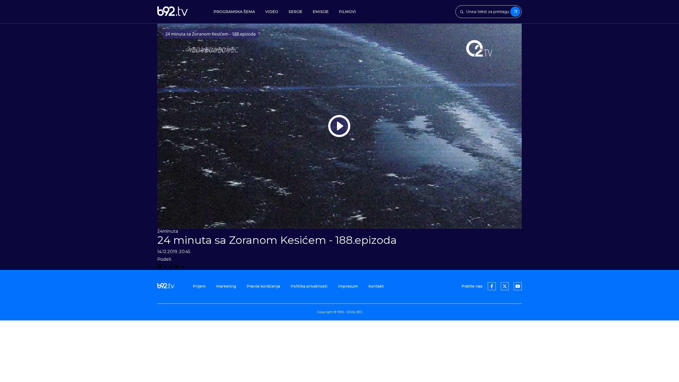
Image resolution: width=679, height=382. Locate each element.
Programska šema (234, 12)
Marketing (226, 286)
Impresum (348, 286)
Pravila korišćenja (263, 286)
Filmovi (347, 12)
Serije (295, 12)
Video (271, 12)
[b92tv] (172, 11)
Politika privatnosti (309, 286)
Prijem (199, 286)
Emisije (321, 12)
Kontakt (376, 286)
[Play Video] (339, 126)
